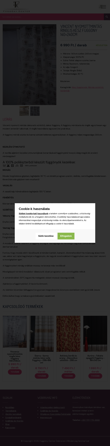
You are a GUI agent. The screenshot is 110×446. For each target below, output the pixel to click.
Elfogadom (66, 236)
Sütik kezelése (46, 236)
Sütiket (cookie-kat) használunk (33, 213)
